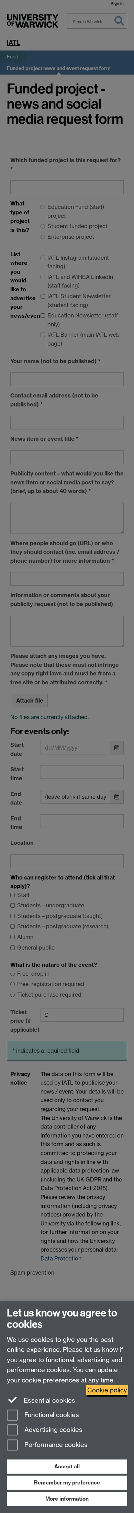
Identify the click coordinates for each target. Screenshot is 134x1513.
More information (67, 1498)
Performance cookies (55, 1445)
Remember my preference (67, 1482)
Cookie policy (107, 1390)
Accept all (67, 1466)
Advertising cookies (52, 1430)
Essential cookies (48, 1400)
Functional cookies (51, 1415)
